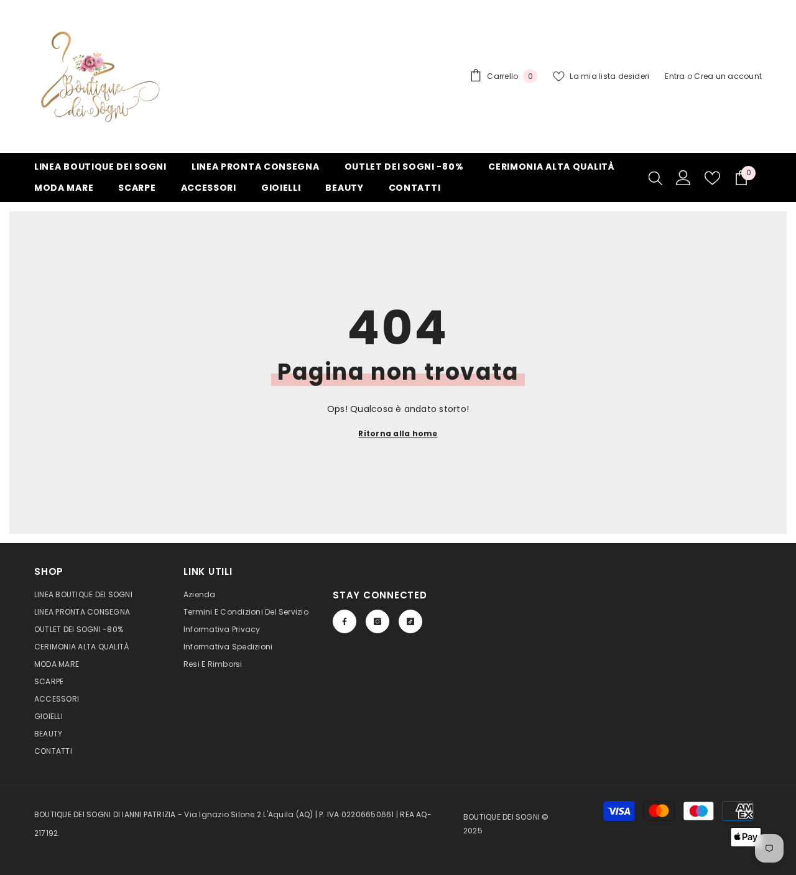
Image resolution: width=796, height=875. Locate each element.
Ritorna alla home (397, 433)
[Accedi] (683, 177)
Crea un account (728, 76)
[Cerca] (655, 177)
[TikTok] (410, 621)
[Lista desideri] (712, 178)
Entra (675, 76)
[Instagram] (377, 621)
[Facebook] (344, 621)
